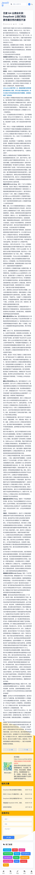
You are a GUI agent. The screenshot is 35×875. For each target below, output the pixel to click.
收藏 (22, 24)
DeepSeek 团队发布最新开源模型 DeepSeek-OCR (12, 790)
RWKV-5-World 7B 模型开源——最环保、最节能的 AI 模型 (12, 794)
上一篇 (11, 749)
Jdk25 (15, 850)
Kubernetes (24, 857)
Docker (16, 857)
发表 (9, 837)
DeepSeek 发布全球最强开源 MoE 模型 (12, 798)
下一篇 (26, 749)
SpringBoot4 (25, 853)
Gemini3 (23, 861)
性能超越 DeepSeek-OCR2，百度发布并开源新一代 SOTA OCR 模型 (13, 803)
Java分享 (5, 4)
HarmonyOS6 (8, 853)
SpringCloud (7, 857)
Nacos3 (17, 853)
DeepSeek (7, 850)
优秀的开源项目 (7, 807)
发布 (9, 28)
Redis (16, 861)
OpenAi (22, 850)
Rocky (6, 865)
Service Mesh (8, 861)
